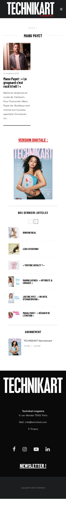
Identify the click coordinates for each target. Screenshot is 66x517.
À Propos (33, 428)
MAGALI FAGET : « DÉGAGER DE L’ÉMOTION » (36, 314)
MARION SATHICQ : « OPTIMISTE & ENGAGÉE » (37, 281)
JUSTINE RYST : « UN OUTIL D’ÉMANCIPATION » (35, 298)
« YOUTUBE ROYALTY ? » (34, 265)
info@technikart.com (36, 422)
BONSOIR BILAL (29, 232)
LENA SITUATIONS (31, 249)
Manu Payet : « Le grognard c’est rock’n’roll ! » (15, 82)
